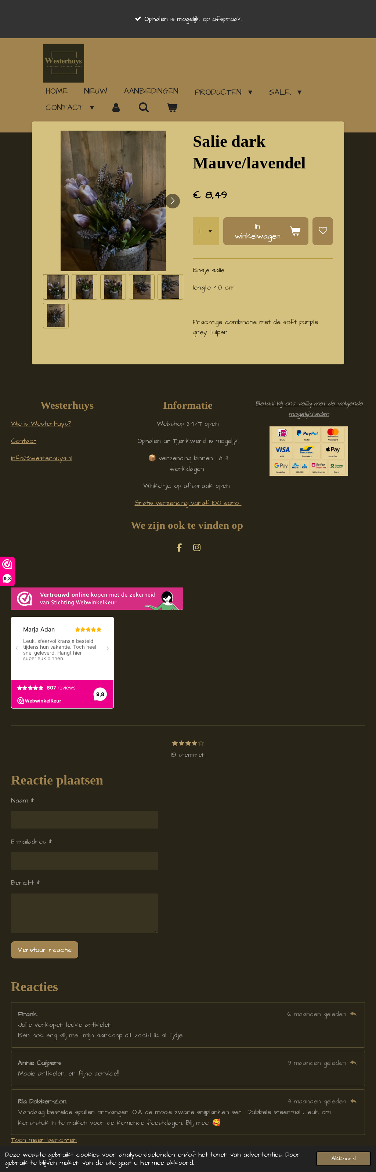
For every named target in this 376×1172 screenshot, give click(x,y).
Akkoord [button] (343, 1158)
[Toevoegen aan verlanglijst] (322, 231)
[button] (56, 287)
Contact (23, 440)
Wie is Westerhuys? (41, 423)
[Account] (116, 107)
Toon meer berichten (44, 1139)
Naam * (22, 800)
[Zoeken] (144, 107)
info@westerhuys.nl (41, 458)
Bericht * (25, 882)
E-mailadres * (31, 841)
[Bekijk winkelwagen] (172, 108)
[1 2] (206, 231)
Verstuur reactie (45, 949)
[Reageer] (353, 1014)
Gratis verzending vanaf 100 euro (187, 502)
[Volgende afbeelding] (172, 201)
